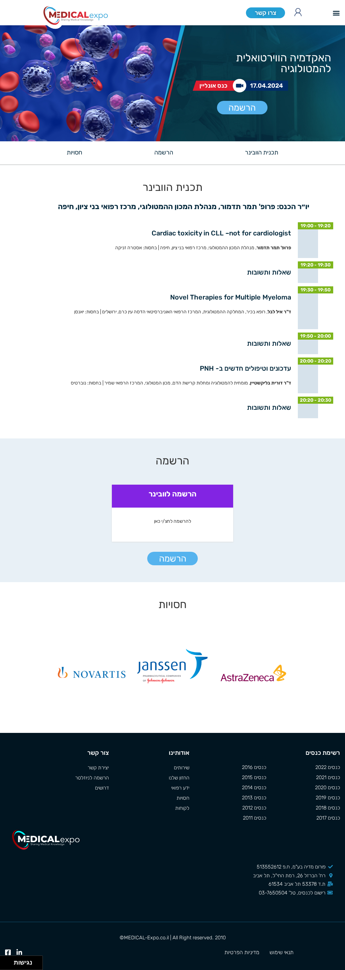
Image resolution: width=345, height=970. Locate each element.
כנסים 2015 (254, 777)
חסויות (74, 152)
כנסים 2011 (254, 818)
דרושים (102, 788)
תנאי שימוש (281, 952)
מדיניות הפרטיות (241, 952)
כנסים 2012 (254, 808)
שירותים (181, 768)
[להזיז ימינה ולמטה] (9, 965)
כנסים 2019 (328, 798)
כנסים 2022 (327, 767)
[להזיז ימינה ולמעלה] (9, 961)
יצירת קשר (98, 768)
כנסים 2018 (328, 808)
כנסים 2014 (254, 787)
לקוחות (182, 808)
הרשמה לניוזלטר (92, 778)
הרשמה (242, 108)
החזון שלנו (179, 778)
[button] (336, 12)
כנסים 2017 (328, 818)
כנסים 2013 (254, 798)
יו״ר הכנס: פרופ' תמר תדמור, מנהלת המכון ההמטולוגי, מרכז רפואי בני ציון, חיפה (182, 206)
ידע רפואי (180, 788)
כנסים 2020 (327, 787)
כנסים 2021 (328, 777)
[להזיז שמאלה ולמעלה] (5, 961)
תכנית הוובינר (261, 152)
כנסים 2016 (254, 767)
